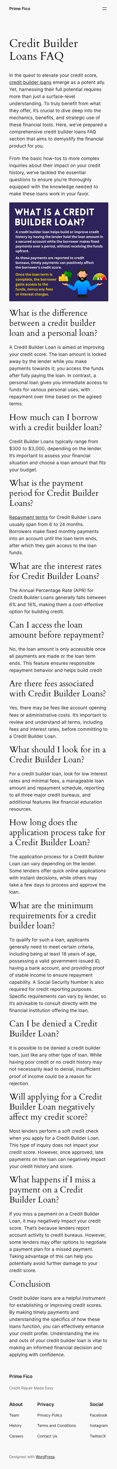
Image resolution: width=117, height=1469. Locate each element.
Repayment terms (28, 517)
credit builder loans (30, 82)
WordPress (45, 1456)
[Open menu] (104, 8)
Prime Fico (19, 8)
